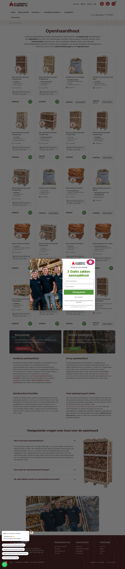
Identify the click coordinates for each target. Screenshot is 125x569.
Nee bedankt (79, 297)
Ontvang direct (79, 292)
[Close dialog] (90, 262)
